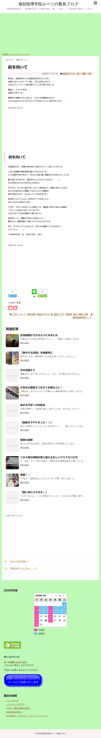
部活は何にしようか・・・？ (23, 568)
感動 (84, 74)
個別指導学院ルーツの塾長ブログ (49, 4)
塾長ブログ (59, 314)
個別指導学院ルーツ (82, 317)
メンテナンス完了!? (15, 704)
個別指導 (31, 314)
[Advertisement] (50, 32)
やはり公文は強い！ (19, 561)
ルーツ (23, 314)
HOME (5, 54)
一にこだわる (12, 701)
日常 (89, 74)
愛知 (75, 314)
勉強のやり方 (69, 74)
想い (79, 74)
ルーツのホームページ (19, 54)
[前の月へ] (55, 596)
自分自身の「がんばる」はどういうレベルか (27, 716)
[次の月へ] (64, 596)
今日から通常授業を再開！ (18, 708)
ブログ (15, 314)
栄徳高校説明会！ (14, 712)
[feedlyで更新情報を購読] (10, 308)
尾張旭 (69, 314)
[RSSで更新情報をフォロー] (15, 308)
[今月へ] (60, 596)
